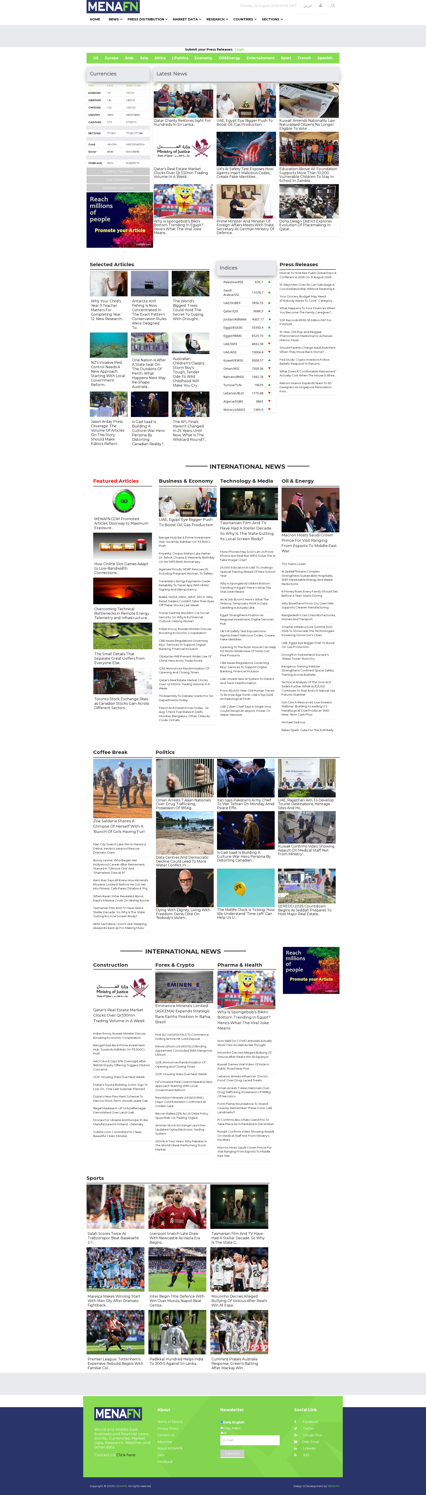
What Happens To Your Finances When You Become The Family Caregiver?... (307, 310)
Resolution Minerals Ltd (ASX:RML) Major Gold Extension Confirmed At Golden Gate (180, 1101)
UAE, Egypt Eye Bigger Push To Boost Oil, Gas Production (308, 645)
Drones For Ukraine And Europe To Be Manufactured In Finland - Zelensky (120, 1122)
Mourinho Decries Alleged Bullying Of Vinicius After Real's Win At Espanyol (244, 1054)
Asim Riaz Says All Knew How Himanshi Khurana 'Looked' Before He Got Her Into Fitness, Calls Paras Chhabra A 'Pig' (120, 884)
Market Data (185, 19)
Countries (243, 19)
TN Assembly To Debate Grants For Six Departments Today (186, 698)
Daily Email (310, 1442)
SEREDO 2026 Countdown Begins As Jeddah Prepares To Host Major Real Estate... (304, 910)
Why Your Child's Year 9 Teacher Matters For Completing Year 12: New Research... (107, 310)
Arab (129, 58)
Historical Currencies (118, 188)
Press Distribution (146, 19)
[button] (320, 5)
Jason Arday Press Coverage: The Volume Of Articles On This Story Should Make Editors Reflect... (107, 432)
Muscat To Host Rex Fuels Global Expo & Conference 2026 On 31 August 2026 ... (308, 275)
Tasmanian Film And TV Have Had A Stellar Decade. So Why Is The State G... (238, 1238)
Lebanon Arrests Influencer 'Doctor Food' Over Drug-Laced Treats (242, 1078)
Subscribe (232, 1454)
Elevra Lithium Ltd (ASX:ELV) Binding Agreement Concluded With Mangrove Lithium (183, 1050)
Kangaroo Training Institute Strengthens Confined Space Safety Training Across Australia (308, 670)
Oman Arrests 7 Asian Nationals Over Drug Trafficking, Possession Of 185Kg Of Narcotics (244, 1092)
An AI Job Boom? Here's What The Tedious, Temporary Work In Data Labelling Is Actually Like (244, 603)
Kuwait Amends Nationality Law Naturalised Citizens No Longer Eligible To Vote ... (307, 124)
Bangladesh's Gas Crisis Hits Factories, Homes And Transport (309, 617)
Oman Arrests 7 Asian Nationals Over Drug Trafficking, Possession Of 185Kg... (183, 804)
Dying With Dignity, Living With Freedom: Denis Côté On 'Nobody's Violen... (183, 914)
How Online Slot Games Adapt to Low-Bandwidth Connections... (121, 568)
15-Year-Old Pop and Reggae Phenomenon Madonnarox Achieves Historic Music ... (306, 336)
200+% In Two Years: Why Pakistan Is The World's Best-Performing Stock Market (181, 1145)
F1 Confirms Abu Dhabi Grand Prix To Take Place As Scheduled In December (245, 1122)
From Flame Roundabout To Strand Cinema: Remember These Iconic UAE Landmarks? (244, 1108)
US (96, 58)
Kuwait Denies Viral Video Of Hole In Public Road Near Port (243, 1066)
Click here (126, 1455)
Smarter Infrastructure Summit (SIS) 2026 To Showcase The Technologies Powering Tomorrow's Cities (308, 631)
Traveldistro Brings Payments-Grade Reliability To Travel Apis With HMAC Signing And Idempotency (184, 585)
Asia (144, 58)
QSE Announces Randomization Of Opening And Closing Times (184, 670)
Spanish (325, 58)
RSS (305, 1455)
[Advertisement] (213, 36)
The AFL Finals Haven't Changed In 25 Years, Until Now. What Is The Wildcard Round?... (189, 431)
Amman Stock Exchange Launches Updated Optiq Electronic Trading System (180, 1129)
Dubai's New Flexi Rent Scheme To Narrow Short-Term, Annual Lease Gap (120, 1098)
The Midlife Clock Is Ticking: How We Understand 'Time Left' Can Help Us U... (246, 914)
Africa (160, 58)
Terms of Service (170, 1422)
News (114, 19)
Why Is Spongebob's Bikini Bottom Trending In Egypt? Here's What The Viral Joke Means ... (178, 227)
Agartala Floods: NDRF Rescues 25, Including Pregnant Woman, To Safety (186, 571)
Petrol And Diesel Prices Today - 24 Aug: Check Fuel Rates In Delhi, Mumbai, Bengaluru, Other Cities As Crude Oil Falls (184, 714)
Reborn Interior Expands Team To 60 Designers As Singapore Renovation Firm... (305, 387)
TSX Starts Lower (294, 564)
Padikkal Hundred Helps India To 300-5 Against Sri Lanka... (176, 1361)
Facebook (310, 1422)
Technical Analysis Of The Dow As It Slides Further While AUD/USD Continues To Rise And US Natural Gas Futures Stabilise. (308, 688)
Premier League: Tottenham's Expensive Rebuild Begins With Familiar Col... (115, 1363)
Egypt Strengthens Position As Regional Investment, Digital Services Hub (247, 619)
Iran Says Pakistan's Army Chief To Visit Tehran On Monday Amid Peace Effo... (245, 804)
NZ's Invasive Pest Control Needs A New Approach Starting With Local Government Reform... (108, 373)
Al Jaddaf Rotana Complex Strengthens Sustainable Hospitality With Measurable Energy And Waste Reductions (307, 578)
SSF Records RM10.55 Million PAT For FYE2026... (305, 322)
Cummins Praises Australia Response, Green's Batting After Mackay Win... (234, 1363)
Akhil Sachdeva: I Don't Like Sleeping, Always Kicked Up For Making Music (120, 926)
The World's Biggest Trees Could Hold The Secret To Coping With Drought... (188, 310)
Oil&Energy (229, 58)
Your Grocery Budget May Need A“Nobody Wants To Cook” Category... (307, 298)
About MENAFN (170, 1448)
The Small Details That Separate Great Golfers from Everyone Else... (119, 658)
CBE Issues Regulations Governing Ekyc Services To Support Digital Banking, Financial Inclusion (183, 645)
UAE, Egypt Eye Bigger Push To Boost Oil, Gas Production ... (245, 122)
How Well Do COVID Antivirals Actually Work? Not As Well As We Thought (244, 1043)
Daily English (234, 1422)
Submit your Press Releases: (210, 49)
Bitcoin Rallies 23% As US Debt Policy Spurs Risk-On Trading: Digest (181, 1115)
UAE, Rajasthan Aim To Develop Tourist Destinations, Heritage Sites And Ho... (306, 804)
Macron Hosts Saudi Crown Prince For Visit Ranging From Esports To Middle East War (244, 1151)
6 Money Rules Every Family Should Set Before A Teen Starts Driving (310, 593)
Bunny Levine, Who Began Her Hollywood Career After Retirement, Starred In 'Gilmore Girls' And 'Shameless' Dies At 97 (119, 866)
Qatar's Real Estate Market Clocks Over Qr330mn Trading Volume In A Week (184, 684)
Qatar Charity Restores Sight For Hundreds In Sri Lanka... (182, 122)
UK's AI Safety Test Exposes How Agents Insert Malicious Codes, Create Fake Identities (247, 635)
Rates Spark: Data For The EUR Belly (307, 730)
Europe (111, 58)
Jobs (160, 1455)
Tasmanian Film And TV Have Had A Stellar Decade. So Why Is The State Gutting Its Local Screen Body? (119, 912)
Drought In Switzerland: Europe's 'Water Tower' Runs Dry (305, 657)
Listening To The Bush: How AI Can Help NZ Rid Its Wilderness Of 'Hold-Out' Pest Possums (248, 651)
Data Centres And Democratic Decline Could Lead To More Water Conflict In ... (182, 861)
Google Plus (312, 1435)
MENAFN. (121, 1486)
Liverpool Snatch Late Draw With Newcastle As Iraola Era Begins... (175, 1238)
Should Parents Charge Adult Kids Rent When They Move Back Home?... (307, 350)
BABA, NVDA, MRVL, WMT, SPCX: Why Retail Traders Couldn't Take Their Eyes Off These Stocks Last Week (186, 601)
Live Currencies (118, 180)
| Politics (180, 58)
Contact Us (166, 1435)
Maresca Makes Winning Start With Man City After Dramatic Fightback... (114, 1300)
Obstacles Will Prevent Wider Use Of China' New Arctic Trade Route (185, 658)
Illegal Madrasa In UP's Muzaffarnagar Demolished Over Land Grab (119, 1110)
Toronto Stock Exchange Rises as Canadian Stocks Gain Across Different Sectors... (121, 703)
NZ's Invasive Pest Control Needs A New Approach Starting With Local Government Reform (183, 1086)
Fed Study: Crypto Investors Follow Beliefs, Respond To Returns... (304, 362)
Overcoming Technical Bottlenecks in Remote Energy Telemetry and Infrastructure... (121, 613)
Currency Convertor (118, 171)
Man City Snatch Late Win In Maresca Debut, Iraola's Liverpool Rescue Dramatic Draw (119, 848)
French (304, 58)
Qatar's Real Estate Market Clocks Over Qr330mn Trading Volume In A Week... (181, 173)
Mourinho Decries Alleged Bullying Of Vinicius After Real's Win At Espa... (239, 1300)
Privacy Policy (168, 1428)
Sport (286, 58)
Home (95, 19)
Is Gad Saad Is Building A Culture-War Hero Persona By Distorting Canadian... (244, 856)
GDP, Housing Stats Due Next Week (119, 1077)
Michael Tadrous (293, 722)
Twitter (308, 1428)
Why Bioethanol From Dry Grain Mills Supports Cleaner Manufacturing (307, 605)
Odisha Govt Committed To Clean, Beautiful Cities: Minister (117, 1134)
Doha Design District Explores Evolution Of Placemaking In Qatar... (305, 225)
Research (216, 19)
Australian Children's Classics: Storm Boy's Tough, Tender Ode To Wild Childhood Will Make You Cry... (189, 372)
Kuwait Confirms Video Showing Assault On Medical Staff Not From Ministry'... (306, 850)
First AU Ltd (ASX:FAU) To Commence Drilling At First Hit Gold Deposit (182, 1037)
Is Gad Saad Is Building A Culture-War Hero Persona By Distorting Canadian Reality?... (148, 433)
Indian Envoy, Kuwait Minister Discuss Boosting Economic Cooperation (185, 631)
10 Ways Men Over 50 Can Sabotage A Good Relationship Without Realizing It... (308, 287)
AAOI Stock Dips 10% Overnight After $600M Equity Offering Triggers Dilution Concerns (121, 1065)
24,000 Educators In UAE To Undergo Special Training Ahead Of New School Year (247, 571)
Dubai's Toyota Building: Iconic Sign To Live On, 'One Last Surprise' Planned (120, 1087)
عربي (307, 5)
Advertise (164, 1442)
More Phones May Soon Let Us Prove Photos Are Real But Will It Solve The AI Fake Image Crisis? (247, 556)
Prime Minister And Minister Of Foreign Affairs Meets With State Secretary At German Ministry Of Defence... (245, 227)
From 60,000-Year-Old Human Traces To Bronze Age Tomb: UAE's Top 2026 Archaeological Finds (247, 694)
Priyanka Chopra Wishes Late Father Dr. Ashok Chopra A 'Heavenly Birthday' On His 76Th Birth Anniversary (187, 557)
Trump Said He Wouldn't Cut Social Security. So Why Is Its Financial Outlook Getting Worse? (184, 617)
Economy (203, 58)
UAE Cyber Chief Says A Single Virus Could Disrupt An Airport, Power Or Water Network (245, 710)
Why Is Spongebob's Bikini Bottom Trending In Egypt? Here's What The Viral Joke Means (245, 587)
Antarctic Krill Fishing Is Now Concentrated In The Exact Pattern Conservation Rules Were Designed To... (149, 314)
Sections (270, 19)
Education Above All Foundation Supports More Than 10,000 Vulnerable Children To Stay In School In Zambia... (308, 175)
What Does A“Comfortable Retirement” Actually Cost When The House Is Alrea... (308, 373)
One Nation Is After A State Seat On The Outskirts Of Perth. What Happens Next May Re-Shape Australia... (149, 373)
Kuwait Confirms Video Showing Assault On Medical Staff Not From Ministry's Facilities (245, 1135)
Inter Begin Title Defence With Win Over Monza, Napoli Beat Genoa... (177, 1300)
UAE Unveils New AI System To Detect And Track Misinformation (247, 681)
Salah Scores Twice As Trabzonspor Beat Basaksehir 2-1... (113, 1238)
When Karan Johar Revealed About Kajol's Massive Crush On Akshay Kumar (121, 898)
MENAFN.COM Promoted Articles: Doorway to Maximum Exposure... (121, 523)
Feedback (165, 1462)
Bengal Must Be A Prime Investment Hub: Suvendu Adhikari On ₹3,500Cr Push (185, 541)
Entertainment (260, 58)
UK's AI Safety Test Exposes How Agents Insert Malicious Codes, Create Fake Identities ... (245, 173)
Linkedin (309, 1448)
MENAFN (333, 1486)
